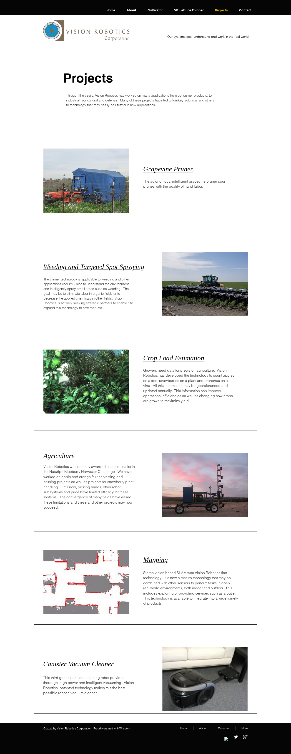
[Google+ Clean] (245, 737)
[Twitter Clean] (236, 737)
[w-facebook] (226, 739)
